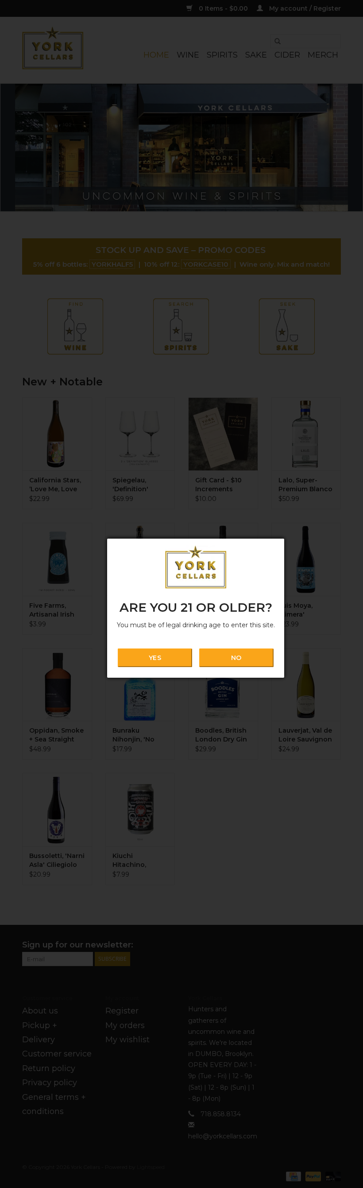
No (236, 658)
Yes (155, 658)
